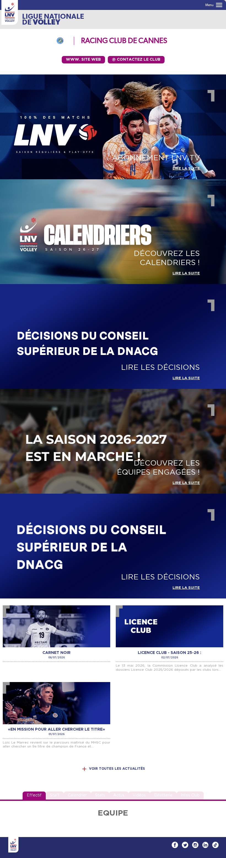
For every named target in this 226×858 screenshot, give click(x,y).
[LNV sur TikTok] (215, 845)
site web (83, 59)
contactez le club (136, 59)
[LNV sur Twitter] (185, 845)
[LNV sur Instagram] (195, 845)
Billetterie (163, 795)
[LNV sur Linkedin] (205, 845)
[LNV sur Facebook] (175, 845)
